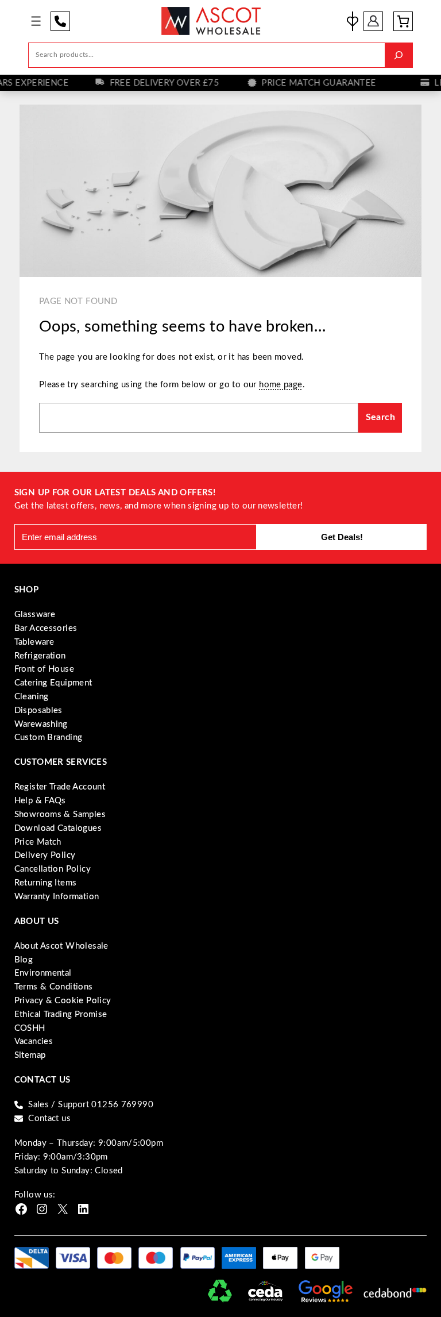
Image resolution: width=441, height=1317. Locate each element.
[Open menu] (36, 21)
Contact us (49, 1118)
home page (281, 384)
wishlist (352, 21)
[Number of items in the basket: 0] (403, 21)
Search (380, 417)
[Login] (374, 21)
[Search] (399, 55)
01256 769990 (60, 21)
